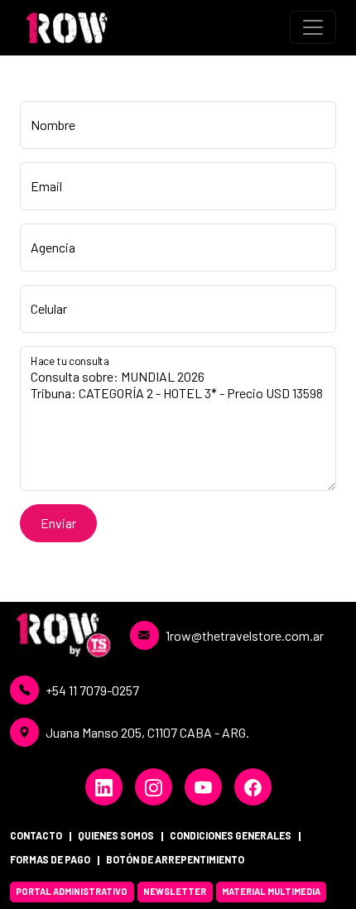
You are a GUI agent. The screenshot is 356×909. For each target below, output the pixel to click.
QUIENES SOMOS (116, 835)
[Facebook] (253, 787)
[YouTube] (203, 787)
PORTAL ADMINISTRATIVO (71, 891)
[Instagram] (153, 787)
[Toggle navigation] (313, 27)
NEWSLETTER (174, 891)
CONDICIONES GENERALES (230, 835)
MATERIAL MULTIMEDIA (271, 891)
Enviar (58, 523)
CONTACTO (36, 835)
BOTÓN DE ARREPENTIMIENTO (175, 859)
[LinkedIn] (104, 787)
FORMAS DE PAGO (50, 859)
